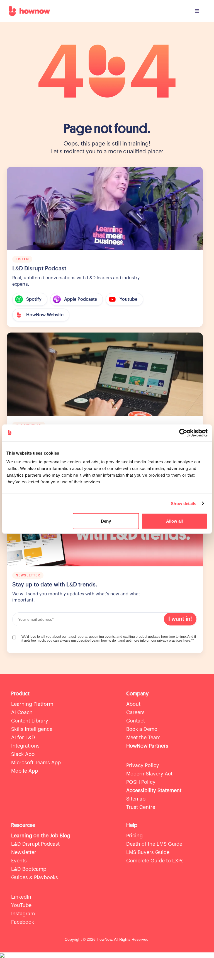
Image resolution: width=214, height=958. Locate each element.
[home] (29, 11)
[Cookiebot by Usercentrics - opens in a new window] (183, 432)
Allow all (174, 521)
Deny (106, 521)
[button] (197, 11)
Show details (183, 503)
